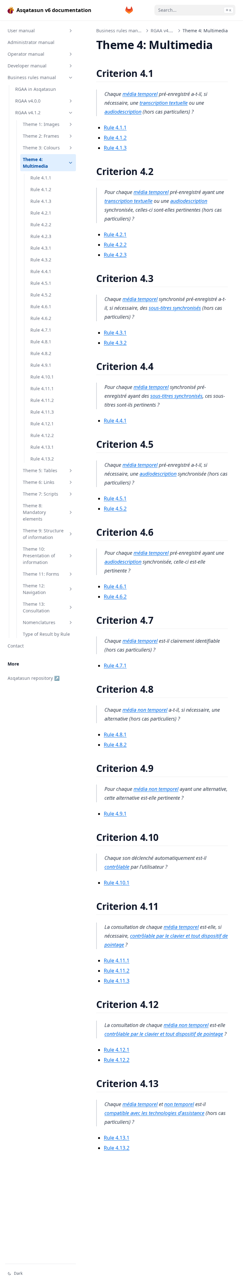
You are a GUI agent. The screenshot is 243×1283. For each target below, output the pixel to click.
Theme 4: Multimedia (35, 162)
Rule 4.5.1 (40, 283)
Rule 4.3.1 (40, 248)
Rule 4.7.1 (40, 330)
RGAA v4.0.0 (27, 101)
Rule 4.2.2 (40, 225)
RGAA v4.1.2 (27, 113)
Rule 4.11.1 (42, 388)
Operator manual (26, 54)
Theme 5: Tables (40, 470)
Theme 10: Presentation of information (39, 555)
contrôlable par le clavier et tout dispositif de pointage (163, 1033)
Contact (16, 646)
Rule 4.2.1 (40, 213)
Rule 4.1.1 (40, 178)
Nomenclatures (39, 622)
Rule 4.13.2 (42, 459)
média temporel (140, 94)
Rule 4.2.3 (40, 236)
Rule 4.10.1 (42, 377)
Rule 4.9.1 (40, 365)
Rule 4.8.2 (40, 353)
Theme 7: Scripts (40, 494)
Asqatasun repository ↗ (33, 678)
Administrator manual (31, 42)
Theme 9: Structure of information (43, 534)
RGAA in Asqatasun (35, 89)
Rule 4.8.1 (40, 342)
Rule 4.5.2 (40, 295)
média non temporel (144, 709)
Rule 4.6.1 (40, 307)
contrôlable (116, 866)
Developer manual (27, 66)
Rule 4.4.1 (40, 271)
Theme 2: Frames (41, 136)
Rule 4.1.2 (40, 189)
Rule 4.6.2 (40, 318)
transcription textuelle (164, 102)
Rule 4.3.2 (40, 260)
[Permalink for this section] (161, 73)
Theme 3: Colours (41, 148)
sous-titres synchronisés (175, 307)
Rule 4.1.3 (40, 201)
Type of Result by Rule (46, 634)
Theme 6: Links (38, 482)
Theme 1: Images (41, 124)
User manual (21, 31)
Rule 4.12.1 (42, 424)
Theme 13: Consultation (36, 607)
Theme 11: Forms (41, 574)
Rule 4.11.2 (42, 400)
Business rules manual (32, 77)
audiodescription (122, 111)
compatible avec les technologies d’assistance (154, 1113)
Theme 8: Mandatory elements (34, 512)
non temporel (179, 1104)
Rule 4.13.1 (42, 447)
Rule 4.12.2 (42, 435)
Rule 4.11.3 (42, 412)
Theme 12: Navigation (34, 589)
